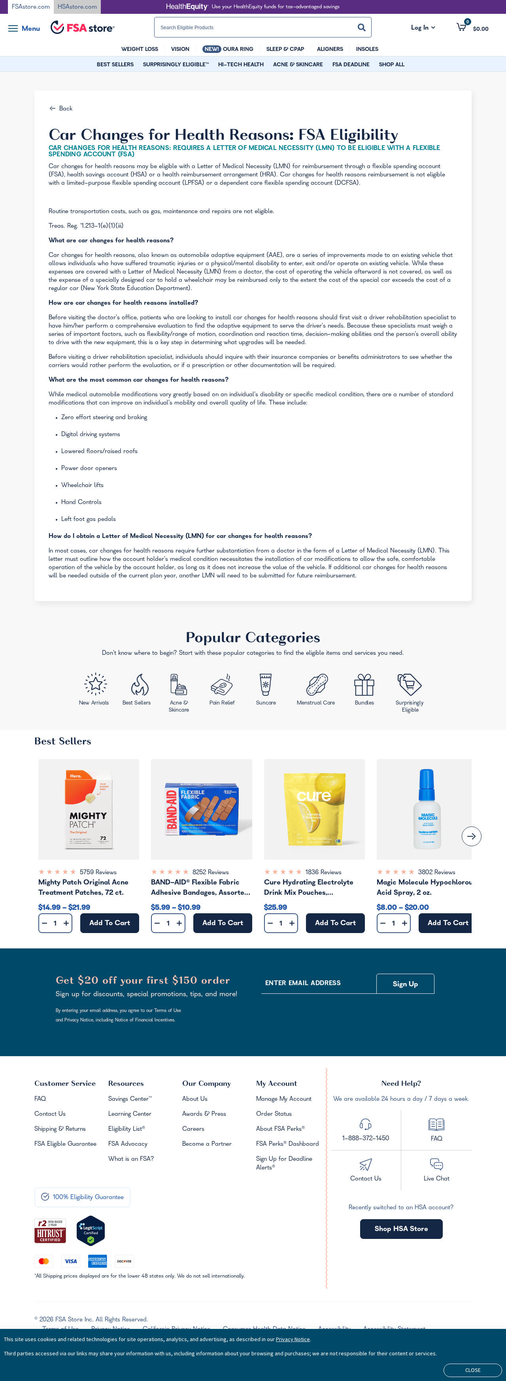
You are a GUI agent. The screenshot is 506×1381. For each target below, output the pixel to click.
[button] (473, 27)
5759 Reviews (98, 873)
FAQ (40, 1099)
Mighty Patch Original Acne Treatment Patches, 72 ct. (83, 888)
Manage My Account (284, 1099)
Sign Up (405, 985)
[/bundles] (366, 690)
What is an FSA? (131, 1159)
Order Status (274, 1114)
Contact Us (50, 1114)
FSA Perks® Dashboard (287, 1144)
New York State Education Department (135, 289)
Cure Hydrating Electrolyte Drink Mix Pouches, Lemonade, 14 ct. (308, 889)
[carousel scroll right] (471, 836)
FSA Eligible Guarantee (65, 1144)
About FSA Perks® (280, 1129)
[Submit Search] (362, 27)
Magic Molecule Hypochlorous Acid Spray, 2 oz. (426, 888)
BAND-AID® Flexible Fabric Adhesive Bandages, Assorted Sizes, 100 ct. (200, 889)
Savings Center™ (130, 1099)
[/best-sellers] (138, 692)
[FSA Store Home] (83, 27)
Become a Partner (207, 1144)
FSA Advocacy (127, 1144)
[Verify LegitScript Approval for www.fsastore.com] (90, 1231)
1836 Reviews (324, 873)
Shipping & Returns (60, 1129)
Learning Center (129, 1114)
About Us (195, 1099)
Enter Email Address (303, 984)
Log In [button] (423, 28)
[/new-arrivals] (94, 691)
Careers (193, 1129)
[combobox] (263, 27)
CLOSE (473, 1370)
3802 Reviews (436, 873)
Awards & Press (204, 1114)
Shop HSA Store (401, 1229)
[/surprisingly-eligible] (410, 692)
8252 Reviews (211, 873)
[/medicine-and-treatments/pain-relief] (226, 690)
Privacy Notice (293, 1339)
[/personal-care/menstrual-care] (317, 691)
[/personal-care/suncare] (266, 692)
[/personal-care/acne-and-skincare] (181, 695)
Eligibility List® (126, 1129)
